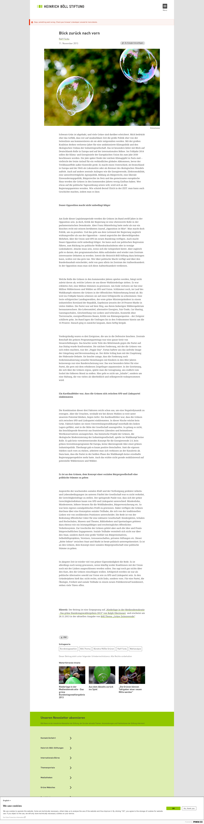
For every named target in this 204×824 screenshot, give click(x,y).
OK (173, 808)
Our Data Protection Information (13, 817)
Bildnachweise (155, 128)
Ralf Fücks (122, 649)
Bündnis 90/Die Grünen (104, 649)
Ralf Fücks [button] (64, 39)
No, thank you (189, 808)
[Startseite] (60, 6)
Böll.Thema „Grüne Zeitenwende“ (118, 616)
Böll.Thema (85, 649)
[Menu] (165, 6)
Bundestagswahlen (68, 649)
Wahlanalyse (135, 649)
